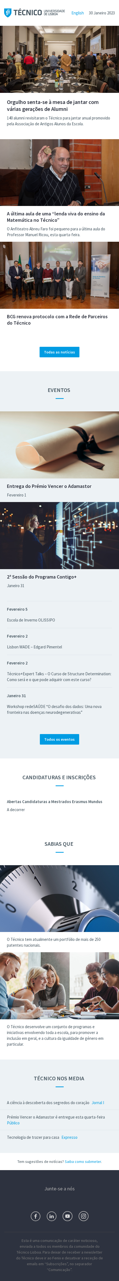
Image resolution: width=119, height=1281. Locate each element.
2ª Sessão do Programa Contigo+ (42, 577)
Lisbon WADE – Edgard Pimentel (34, 647)
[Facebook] (35, 1216)
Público (13, 1122)
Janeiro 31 (15, 585)
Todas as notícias (59, 352)
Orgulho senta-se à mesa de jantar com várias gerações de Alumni (53, 105)
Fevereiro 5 (17, 609)
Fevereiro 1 (16, 495)
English (77, 13)
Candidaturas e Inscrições (59, 777)
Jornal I (98, 1102)
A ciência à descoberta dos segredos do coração (48, 1102)
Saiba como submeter (83, 1161)
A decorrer (16, 809)
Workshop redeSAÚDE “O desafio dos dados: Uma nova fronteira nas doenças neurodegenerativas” (54, 709)
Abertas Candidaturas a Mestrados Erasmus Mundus (54, 801)
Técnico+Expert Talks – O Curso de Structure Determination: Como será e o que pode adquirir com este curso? (59, 676)
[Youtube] (68, 1216)
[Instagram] (84, 1216)
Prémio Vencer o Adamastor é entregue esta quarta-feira (56, 1117)
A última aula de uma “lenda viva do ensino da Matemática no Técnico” (56, 216)
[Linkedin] (51, 1216)
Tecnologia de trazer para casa (33, 1137)
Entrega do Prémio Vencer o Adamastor (49, 486)
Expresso (69, 1137)
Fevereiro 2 (17, 636)
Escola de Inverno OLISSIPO (31, 620)
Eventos (59, 389)
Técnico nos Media (59, 1078)
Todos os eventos (59, 739)
